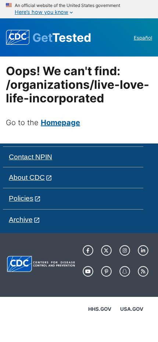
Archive (21, 219)
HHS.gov (99, 309)
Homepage (60, 122)
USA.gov (131, 309)
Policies (21, 198)
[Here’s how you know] (79, 9)
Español (143, 38)
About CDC (27, 177)
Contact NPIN (30, 157)
